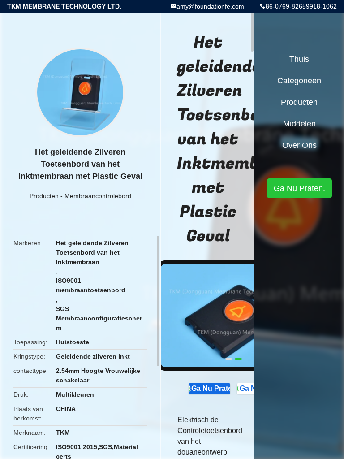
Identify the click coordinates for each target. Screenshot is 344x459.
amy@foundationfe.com (210, 6)
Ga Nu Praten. (210, 388)
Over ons (299, 145)
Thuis (299, 59)
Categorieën (299, 80)
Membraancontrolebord (97, 195)
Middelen (299, 123)
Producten (44, 195)
